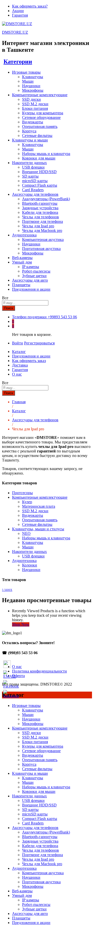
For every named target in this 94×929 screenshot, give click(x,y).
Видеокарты (32, 122)
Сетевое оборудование (41, 117)
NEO (26, 533)
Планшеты (21, 285)
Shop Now (20, 624)
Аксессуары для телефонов (35, 827)
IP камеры (30, 267)
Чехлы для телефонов (40, 217)
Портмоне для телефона (42, 221)
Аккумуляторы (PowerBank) (46, 199)
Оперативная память (39, 126)
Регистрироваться (39, 343)
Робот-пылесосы (36, 271)
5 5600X (7, 590)
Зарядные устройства (40, 208)
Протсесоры (22, 493)
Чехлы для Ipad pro (38, 226)
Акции (18, 11)
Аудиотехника (24, 560)
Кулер (27, 502)
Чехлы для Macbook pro (42, 230)
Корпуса (29, 131)
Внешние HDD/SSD (39, 172)
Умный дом (22, 895)
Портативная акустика (41, 248)
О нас (17, 374)
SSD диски (31, 99)
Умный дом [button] (22, 262)
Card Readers (33, 190)
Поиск (8, 308)
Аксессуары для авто (30, 280)
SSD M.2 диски (35, 104)
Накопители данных (29, 551)
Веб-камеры (22, 257)
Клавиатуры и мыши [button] (30, 140)
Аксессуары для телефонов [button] (35, 194)
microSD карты (35, 181)
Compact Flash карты (39, 185)
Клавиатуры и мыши (30, 773)
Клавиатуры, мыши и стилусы (38, 529)
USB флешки (33, 167)
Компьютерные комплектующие (39, 497)
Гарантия (20, 15)
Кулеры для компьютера (42, 113)
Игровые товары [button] (26, 72)
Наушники (31, 86)
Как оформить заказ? (30, 6)
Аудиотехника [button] (24, 235)
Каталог (19, 351)
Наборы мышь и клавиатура (46, 153)
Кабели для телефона (40, 212)
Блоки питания (35, 108)
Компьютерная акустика (43, 239)
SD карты (30, 176)
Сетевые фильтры (37, 135)
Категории (18, 61)
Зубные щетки (34, 276)
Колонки (29, 565)
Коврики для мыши (38, 158)
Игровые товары (26, 705)
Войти (17, 343)
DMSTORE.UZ (15, 32)
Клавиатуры (32, 77)
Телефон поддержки (29, 317)
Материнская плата (38, 506)
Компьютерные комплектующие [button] (39, 95)
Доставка (20, 365)
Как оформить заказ (29, 360)
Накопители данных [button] (29, 163)
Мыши (28, 81)
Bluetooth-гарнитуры (39, 203)
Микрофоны (32, 90)
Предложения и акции (31, 289)
